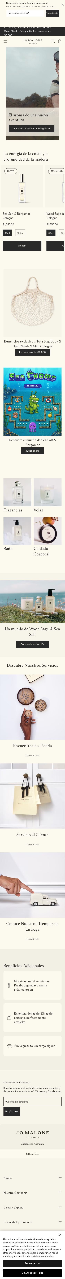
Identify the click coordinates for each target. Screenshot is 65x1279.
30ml (7, 233)
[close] (61, 5)
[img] (60, 41)
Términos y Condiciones (48, 1091)
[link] (22, 186)
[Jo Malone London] (32, 41)
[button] (5, 41)
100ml (20, 233)
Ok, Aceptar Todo (32, 1272)
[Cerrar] (60, 1235)
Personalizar (32, 1263)
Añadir (22, 245)
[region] (32, 1255)
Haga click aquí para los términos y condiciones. (30, 6)
